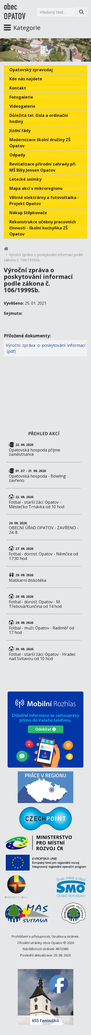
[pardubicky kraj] (16, 888)
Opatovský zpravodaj (31, 69)
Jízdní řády (20, 130)
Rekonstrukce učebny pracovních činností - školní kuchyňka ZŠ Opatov (42, 228)
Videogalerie (22, 106)
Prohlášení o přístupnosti (31, 936)
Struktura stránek (65, 936)
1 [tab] (45, 54)
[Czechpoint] (45, 818)
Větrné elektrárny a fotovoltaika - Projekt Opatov (44, 200)
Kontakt (17, 88)
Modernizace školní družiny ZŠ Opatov (40, 143)
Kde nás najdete (25, 79)
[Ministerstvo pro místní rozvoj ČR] (38, 845)
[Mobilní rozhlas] (45, 730)
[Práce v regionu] (45, 787)
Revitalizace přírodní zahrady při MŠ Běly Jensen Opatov (42, 167)
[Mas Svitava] (27, 915)
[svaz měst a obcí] (71, 888)
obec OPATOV (15, 12)
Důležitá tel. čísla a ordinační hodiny (38, 118)
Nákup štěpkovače (28, 212)
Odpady (17, 155)
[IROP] (45, 864)
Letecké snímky (25, 179)
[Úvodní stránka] (6, 249)
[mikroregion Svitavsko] (73, 915)
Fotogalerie (21, 97)
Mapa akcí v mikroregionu (35, 188)
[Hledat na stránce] (81, 12)
